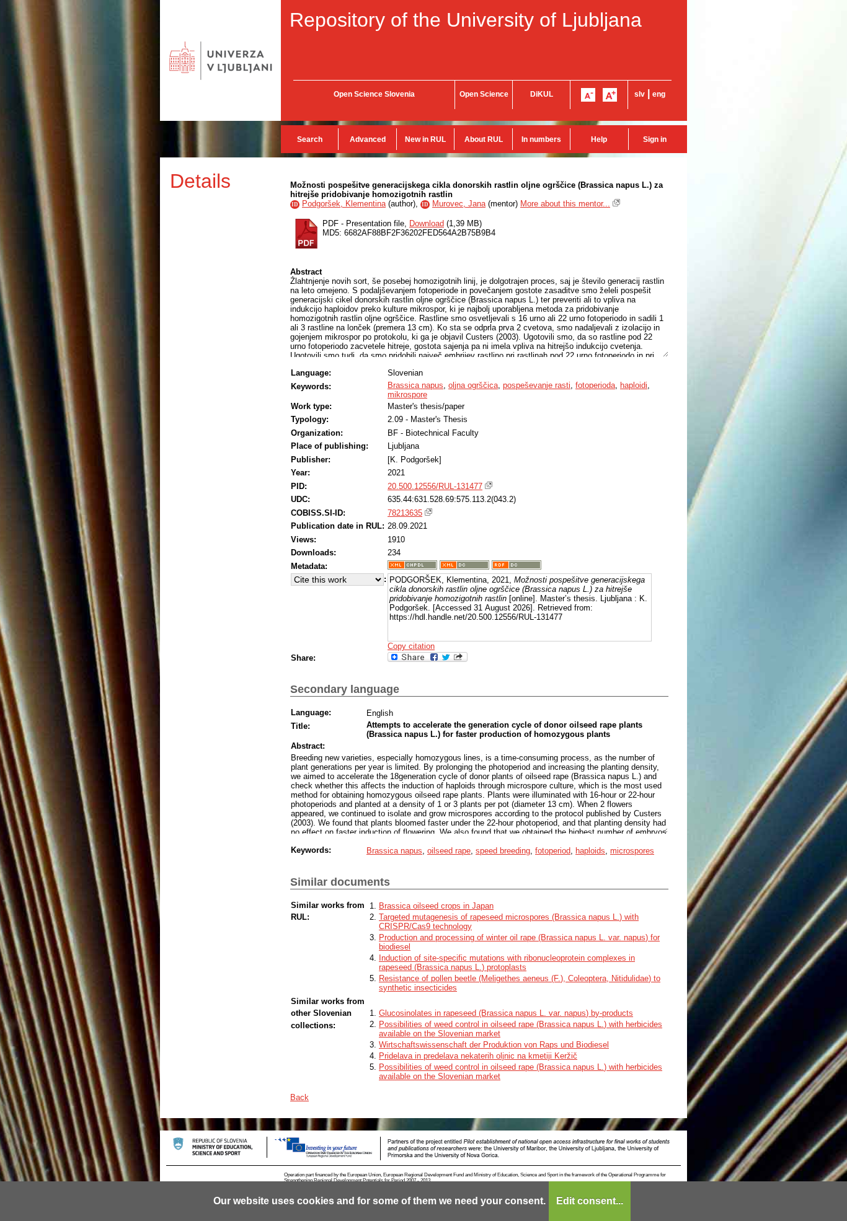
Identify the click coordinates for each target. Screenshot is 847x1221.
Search (309, 139)
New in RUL (425, 139)
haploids (590, 850)
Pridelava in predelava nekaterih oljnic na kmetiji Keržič (478, 1055)
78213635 (405, 513)
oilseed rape (449, 850)
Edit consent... (589, 1201)
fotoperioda (595, 385)
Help (599, 139)
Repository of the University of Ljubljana (466, 20)
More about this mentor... (565, 203)
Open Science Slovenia (374, 94)
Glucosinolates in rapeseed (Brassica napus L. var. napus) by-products (506, 1013)
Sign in (655, 139)
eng (658, 94)
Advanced (368, 139)
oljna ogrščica (473, 385)
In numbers (541, 139)
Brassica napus (415, 385)
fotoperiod (552, 850)
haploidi (633, 385)
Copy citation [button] (411, 646)
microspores (632, 850)
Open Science (483, 94)
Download (426, 223)
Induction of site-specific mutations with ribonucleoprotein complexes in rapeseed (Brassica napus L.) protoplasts (507, 962)
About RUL (483, 139)
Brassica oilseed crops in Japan (436, 905)
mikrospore (407, 394)
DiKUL (541, 94)
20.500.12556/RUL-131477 (435, 486)
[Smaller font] (588, 95)
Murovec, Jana (459, 203)
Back (299, 1097)
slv (639, 94)
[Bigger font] (610, 95)
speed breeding (503, 850)
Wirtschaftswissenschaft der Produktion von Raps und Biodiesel (494, 1044)
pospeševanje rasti (536, 385)
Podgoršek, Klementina (344, 203)
